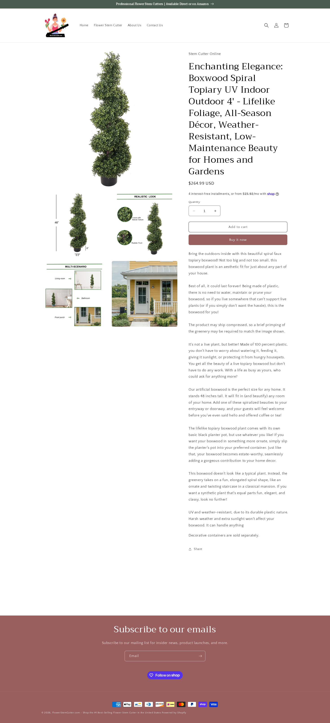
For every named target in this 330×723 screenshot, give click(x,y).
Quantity (194, 202)
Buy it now (238, 240)
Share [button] (198, 549)
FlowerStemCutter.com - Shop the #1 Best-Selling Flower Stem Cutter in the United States (106, 712)
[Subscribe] (200, 656)
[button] (266, 25)
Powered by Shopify (174, 712)
